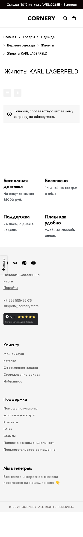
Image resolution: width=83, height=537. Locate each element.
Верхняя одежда (21, 45)
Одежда (48, 37)
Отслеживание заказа (21, 374)
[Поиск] (65, 18)
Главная (9, 37)
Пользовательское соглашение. (29, 449)
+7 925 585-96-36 (17, 300)
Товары (29, 37)
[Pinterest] (24, 263)
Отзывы (9, 436)
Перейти (10, 288)
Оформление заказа (20, 367)
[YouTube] (33, 263)
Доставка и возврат (19, 415)
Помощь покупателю (20, 408)
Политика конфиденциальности (29, 442)
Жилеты (47, 45)
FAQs (7, 429)
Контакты (10, 422)
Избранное (12, 381)
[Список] (7, 93)
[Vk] (15, 263)
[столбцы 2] (17, 93)
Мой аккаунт (13, 354)
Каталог (9, 360)
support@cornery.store (21, 306)
